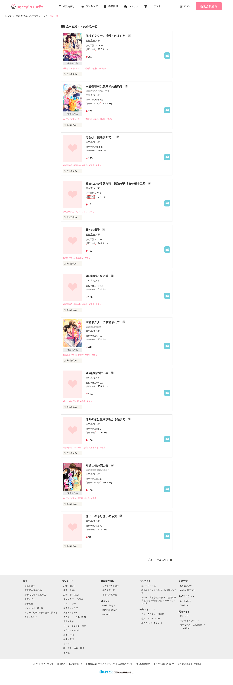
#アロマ (80, 68)
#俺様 (94, 68)
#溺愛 (87, 68)
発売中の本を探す (110, 586)
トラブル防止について (164, 664)
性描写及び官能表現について (101, 664)
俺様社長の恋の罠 (97, 465)
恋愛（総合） (69, 586)
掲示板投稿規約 (143, 664)
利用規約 (61, 664)
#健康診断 (67, 165)
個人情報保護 (184, 664)
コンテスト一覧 (148, 586)
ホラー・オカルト (71, 630)
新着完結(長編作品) (33, 590)
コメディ (67, 644)
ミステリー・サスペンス (74, 617)
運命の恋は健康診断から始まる (106, 419)
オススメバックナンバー (152, 623)
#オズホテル (68, 212)
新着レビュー (31, 599)
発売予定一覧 (108, 590)
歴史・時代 (68, 635)
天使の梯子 (93, 229)
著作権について (125, 664)
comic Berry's (108, 605)
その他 (66, 652)
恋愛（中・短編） (71, 594)
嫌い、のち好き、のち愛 (102, 516)
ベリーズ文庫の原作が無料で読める (41, 612)
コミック (133, 6)
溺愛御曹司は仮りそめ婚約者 (104, 86)
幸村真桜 (90, 40)
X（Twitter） (186, 601)
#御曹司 (88, 119)
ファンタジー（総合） (73, 599)
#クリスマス (88, 212)
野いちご (184, 616)
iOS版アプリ (186, 586)
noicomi (106, 614)
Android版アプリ (187, 590)
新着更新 (29, 604)
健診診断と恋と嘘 (97, 276)
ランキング (92, 6)
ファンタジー (69, 604)
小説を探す (69, 6)
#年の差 (77, 304)
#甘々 (80, 119)
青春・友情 (68, 621)
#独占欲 (102, 68)
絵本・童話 (68, 639)
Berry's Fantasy (109, 610)
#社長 (87, 498)
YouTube (184, 605)
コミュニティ (31, 617)
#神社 (87, 355)
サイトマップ (47, 664)
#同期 (102, 119)
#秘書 (80, 498)
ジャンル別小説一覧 (34, 608)
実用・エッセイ (70, 612)
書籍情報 (113, 6)
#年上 (85, 304)
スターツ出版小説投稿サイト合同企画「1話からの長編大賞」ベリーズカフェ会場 (158, 600)
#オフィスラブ (69, 119)
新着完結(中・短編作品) (35, 594)
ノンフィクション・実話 (74, 626)
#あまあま (94, 447)
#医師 (72, 258)
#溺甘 (81, 355)
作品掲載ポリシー (76, 664)
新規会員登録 (208, 6)
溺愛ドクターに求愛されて (103, 322)
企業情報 (197, 664)
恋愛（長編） (69, 590)
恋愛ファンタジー (71, 608)
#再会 (72, 68)
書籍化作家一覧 (109, 594)
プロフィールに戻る (158, 559)
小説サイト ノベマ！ (189, 620)
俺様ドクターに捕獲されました (106, 35)
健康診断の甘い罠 (97, 373)
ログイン (188, 6)
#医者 (65, 68)
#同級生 (77, 165)
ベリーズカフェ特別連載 (152, 614)
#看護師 (80, 258)
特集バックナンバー (150, 618)
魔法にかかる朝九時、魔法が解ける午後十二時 (116, 183)
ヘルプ (35, 664)
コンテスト (155, 6)
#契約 (96, 119)
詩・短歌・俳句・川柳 (73, 648)
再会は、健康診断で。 (100, 137)
